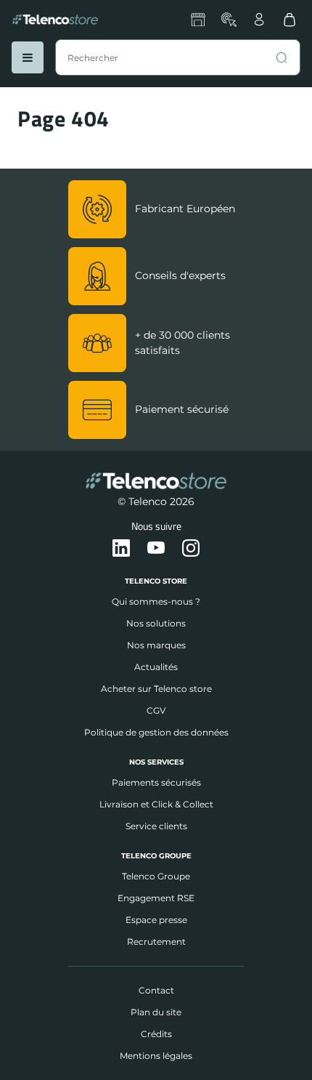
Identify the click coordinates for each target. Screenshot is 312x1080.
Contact (156, 990)
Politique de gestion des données (156, 732)
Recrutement (156, 941)
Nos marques (156, 645)
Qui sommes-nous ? (156, 601)
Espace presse (156, 919)
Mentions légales (156, 1055)
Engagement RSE (156, 897)
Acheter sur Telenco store (156, 688)
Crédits (156, 1033)
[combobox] (177, 57)
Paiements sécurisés (156, 782)
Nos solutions (156, 623)
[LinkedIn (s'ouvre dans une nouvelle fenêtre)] (121, 548)
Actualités (156, 666)
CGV (156, 710)
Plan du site (156, 1012)
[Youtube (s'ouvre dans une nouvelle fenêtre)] (156, 548)
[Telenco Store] (55, 20)
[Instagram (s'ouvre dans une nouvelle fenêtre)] (191, 548)
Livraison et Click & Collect (156, 804)
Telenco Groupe (156, 876)
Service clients (156, 826)
